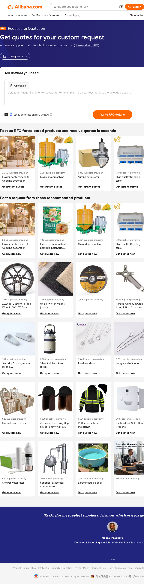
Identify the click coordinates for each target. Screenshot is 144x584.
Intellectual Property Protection (55, 568)
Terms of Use (99, 568)
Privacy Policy (82, 568)
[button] (121, 6)
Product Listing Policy (24, 568)
